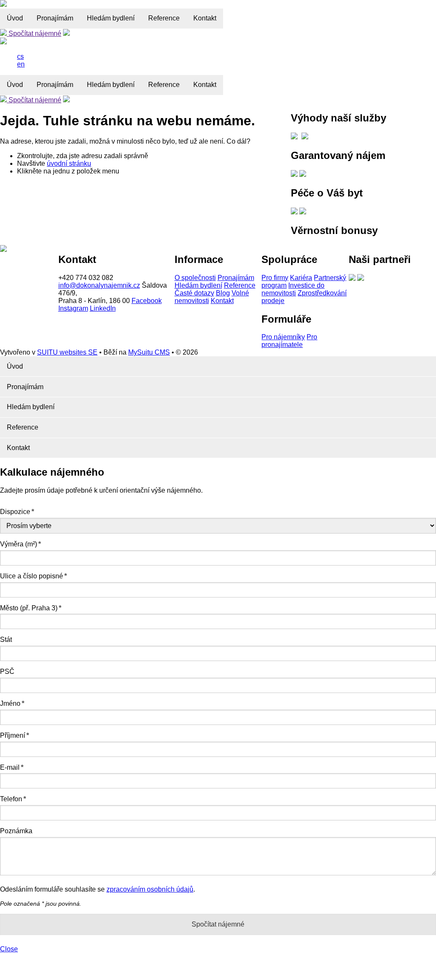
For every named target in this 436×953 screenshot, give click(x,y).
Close (9, 949)
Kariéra (301, 277)
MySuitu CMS (149, 352)
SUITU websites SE (67, 352)
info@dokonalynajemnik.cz (99, 285)
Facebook (147, 300)
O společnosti (195, 277)
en (21, 64)
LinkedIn (103, 308)
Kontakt (204, 18)
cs (20, 56)
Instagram (73, 308)
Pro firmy (274, 277)
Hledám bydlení (111, 18)
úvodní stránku (69, 163)
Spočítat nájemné (34, 33)
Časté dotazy (194, 293)
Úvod (15, 18)
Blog (223, 293)
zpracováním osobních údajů (149, 889)
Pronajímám (55, 18)
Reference (164, 18)
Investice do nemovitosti (292, 289)
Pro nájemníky (283, 337)
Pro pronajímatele (289, 340)
